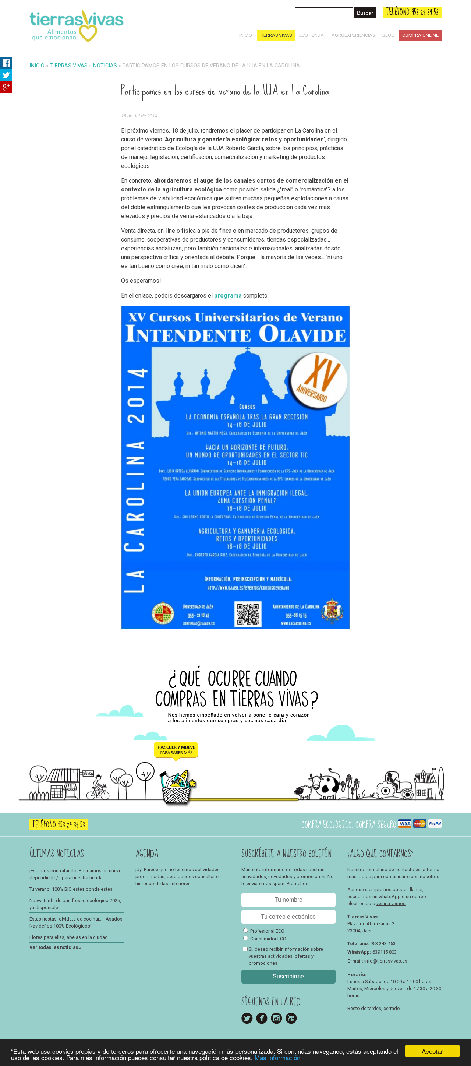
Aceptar (432, 1051)
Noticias (105, 66)
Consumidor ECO (268, 939)
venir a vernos (391, 903)
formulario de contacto (389, 869)
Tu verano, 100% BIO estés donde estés (71, 889)
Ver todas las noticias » (55, 947)
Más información (277, 1057)
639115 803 (384, 952)
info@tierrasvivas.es (385, 961)
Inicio (245, 35)
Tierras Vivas (276, 35)
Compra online (420, 35)
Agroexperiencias (353, 35)
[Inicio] (76, 43)
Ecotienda (311, 35)
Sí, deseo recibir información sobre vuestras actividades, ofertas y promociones (286, 956)
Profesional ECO (267, 931)
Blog (388, 35)
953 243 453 (383, 943)
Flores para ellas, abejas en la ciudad (68, 937)
